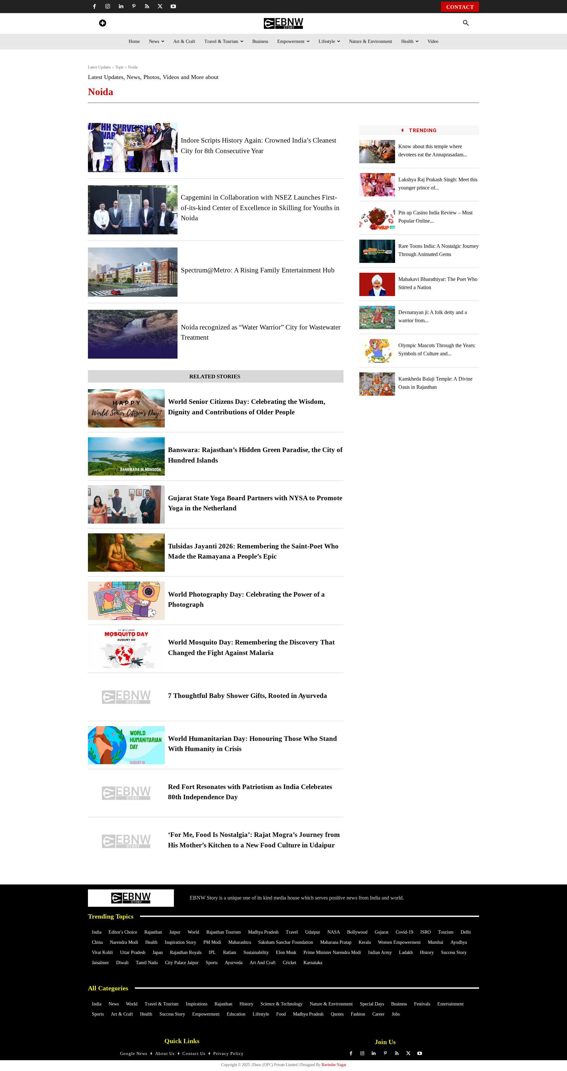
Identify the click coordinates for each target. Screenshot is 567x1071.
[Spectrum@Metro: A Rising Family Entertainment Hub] (133, 272)
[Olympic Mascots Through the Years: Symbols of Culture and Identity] (377, 350)
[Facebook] (94, 6)
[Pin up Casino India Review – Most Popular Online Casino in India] (377, 217)
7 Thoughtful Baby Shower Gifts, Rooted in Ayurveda (247, 696)
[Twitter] (160, 6)
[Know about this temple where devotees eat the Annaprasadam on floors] (377, 151)
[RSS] (147, 6)
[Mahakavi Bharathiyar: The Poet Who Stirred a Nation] (377, 284)
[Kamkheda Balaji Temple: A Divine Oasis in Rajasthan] (377, 384)
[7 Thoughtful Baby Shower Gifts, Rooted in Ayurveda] (126, 697)
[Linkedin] (120, 6)
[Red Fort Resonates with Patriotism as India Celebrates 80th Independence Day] (126, 793)
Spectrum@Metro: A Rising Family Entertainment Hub (258, 270)
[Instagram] (107, 6)
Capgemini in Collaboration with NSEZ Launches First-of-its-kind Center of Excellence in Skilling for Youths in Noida (260, 207)
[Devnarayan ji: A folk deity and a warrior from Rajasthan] (377, 317)
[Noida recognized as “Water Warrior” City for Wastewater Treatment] (133, 334)
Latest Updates (99, 67)
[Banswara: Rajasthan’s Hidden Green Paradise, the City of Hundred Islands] (126, 456)
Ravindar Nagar (334, 1064)
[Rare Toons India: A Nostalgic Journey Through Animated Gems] (377, 251)
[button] (466, 23)
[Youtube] (173, 6)
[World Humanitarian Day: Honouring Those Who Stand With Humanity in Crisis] (126, 745)
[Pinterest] (133, 6)
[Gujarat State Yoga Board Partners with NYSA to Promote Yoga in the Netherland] (126, 505)
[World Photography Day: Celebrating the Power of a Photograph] (126, 601)
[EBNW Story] (283, 23)
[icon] (102, 24)
